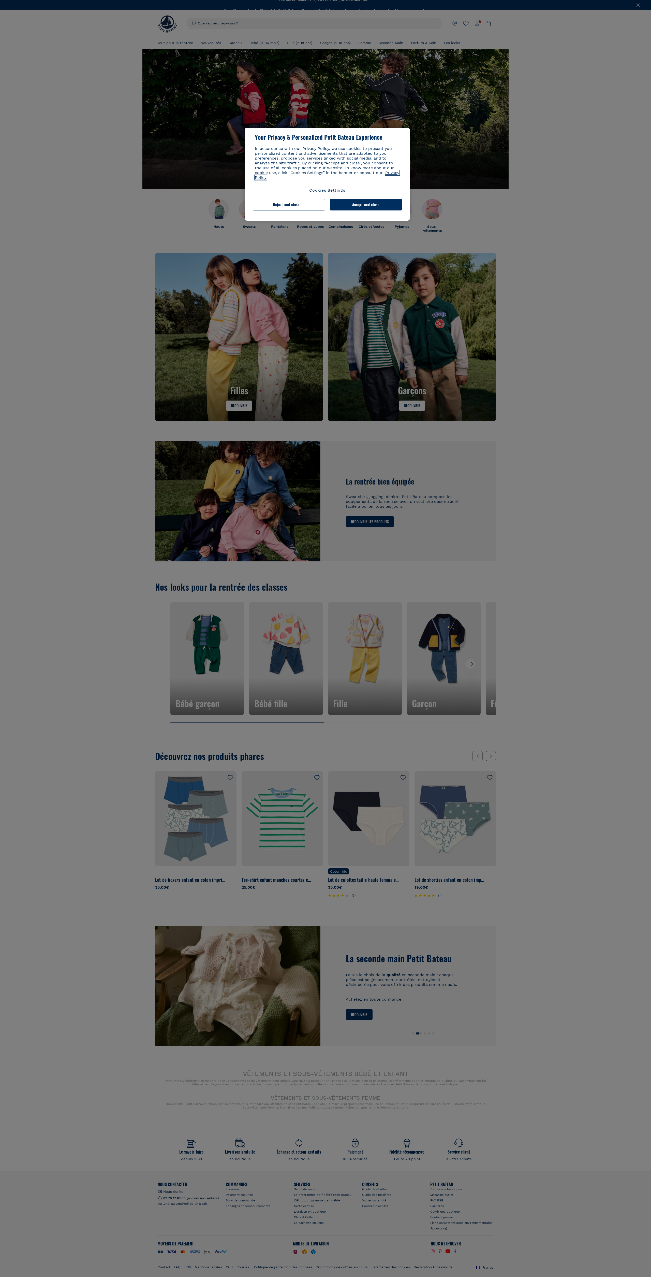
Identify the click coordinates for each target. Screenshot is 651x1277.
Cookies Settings (327, 190)
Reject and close (286, 204)
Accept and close (365, 204)
